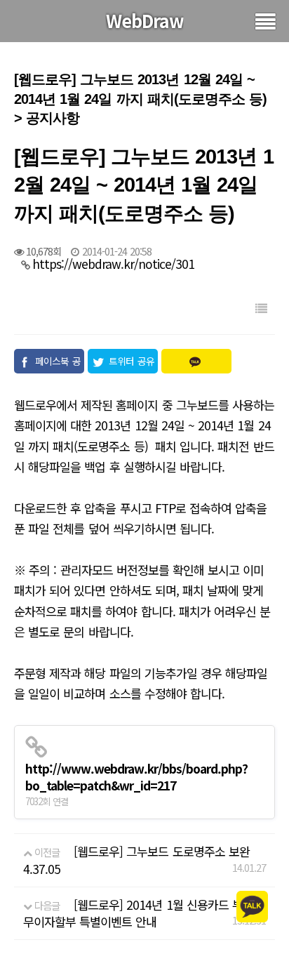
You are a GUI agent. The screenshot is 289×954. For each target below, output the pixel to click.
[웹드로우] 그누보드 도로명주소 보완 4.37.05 (136, 859)
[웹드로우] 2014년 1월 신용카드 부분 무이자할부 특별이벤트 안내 (138, 913)
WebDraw (145, 20)
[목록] (261, 308)
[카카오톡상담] (252, 905)
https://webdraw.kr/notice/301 (113, 263)
